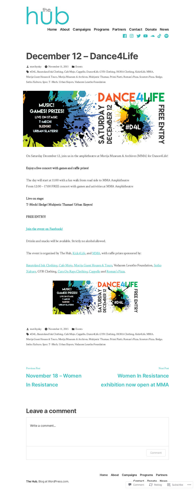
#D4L (33, 72)
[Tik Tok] (159, 36)
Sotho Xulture (33, 82)
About (65, 29)
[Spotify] (166, 36)
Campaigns (82, 29)
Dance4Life (92, 72)
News (164, 29)
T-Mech (53, 82)
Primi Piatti (116, 77)
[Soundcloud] (152, 36)
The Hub (31, 481)
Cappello (80, 72)
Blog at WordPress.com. (53, 481)
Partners (119, 29)
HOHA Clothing (125, 72)
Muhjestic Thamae (99, 77)
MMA (149, 72)
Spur (45, 82)
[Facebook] (125, 36)
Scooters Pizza (146, 77)
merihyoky (36, 66)
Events (78, 66)
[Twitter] (138, 36)
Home (52, 29)
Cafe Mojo (69, 72)
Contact (135, 29)
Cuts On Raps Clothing (73, 271)
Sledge (158, 77)
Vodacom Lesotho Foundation (90, 82)
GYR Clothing (107, 72)
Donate (151, 29)
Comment (156, 452)
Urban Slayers (66, 82)
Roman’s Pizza (130, 77)
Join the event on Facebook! (44, 229)
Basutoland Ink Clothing (50, 72)
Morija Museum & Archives (73, 77)
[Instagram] (131, 36)
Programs (101, 29)
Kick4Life (140, 72)
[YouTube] (145, 36)
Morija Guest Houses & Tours (41, 77)
